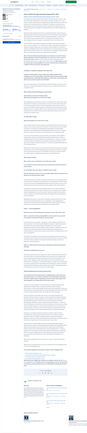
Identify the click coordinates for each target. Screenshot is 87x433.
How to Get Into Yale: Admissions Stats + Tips (34, 420)
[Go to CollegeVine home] (14, 2)
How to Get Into (27, 422)
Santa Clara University (56, 390)
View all (47, 407)
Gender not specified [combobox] (7, 33)
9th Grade (55, 5)
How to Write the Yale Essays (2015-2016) (35, 356)
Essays (26, 5)
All (12, 5)
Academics (48, 5)
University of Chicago (77, 425)
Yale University (26, 10)
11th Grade (67, 5)
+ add (19, 36)
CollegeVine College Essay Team (32, 9)
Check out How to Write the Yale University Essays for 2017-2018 (41, 17)
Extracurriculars (41, 5)
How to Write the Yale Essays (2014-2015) (35, 358)
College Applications (19, 5)
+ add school (6, 21)
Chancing (37, 1)
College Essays (50, 9)
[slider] (18, 26)
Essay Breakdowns (56, 9)
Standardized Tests (33, 5)
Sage (32, 1)
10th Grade (61, 5)
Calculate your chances (71, 1)
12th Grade (73, 5)
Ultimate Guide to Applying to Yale (33, 353)
